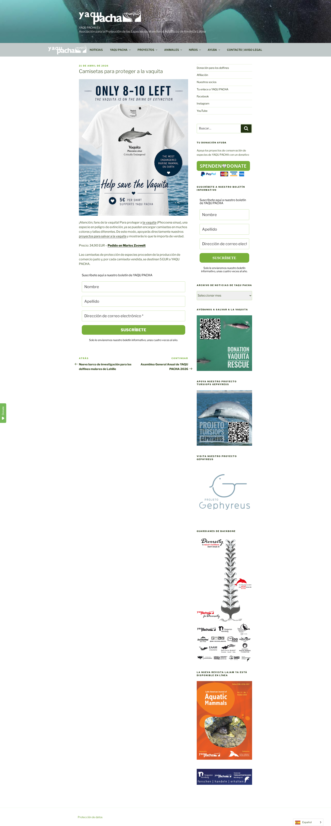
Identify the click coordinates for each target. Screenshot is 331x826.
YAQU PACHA (119, 49)
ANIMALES (171, 49)
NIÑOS (193, 49)
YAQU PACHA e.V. (90, 27)
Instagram (203, 103)
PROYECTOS (146, 49)
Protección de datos (90, 817)
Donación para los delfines (213, 67)
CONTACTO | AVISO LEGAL (244, 49)
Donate (3, 410)
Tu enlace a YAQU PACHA (212, 89)
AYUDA (212, 49)
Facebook (203, 96)
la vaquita (149, 222)
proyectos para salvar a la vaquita (102, 236)
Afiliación (202, 74)
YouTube (202, 110)
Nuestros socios (206, 82)
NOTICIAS (96, 49)
